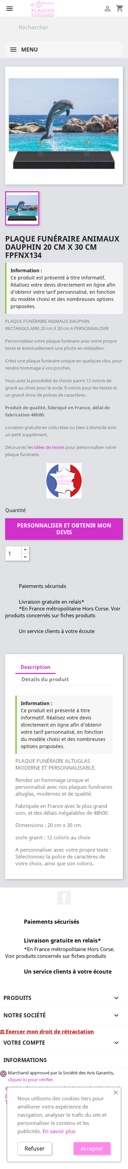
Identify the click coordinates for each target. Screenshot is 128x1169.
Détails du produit (45, 679)
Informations (25, 1060)
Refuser (35, 1148)
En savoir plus (59, 1131)
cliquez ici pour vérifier (30, 1080)
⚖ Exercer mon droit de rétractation (47, 1031)
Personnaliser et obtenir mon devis (64, 529)
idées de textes (49, 447)
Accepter (92, 1148)
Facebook (64, 898)
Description (35, 666)
